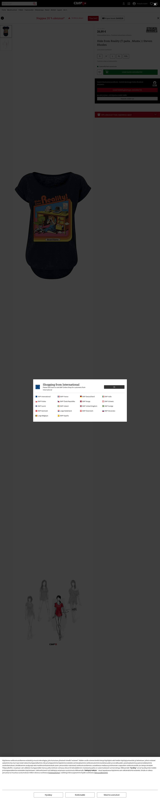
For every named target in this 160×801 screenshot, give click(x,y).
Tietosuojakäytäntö (101, 773)
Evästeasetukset (54, 773)
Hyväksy (48, 795)
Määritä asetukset (112, 795)
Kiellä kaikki (80, 795)
